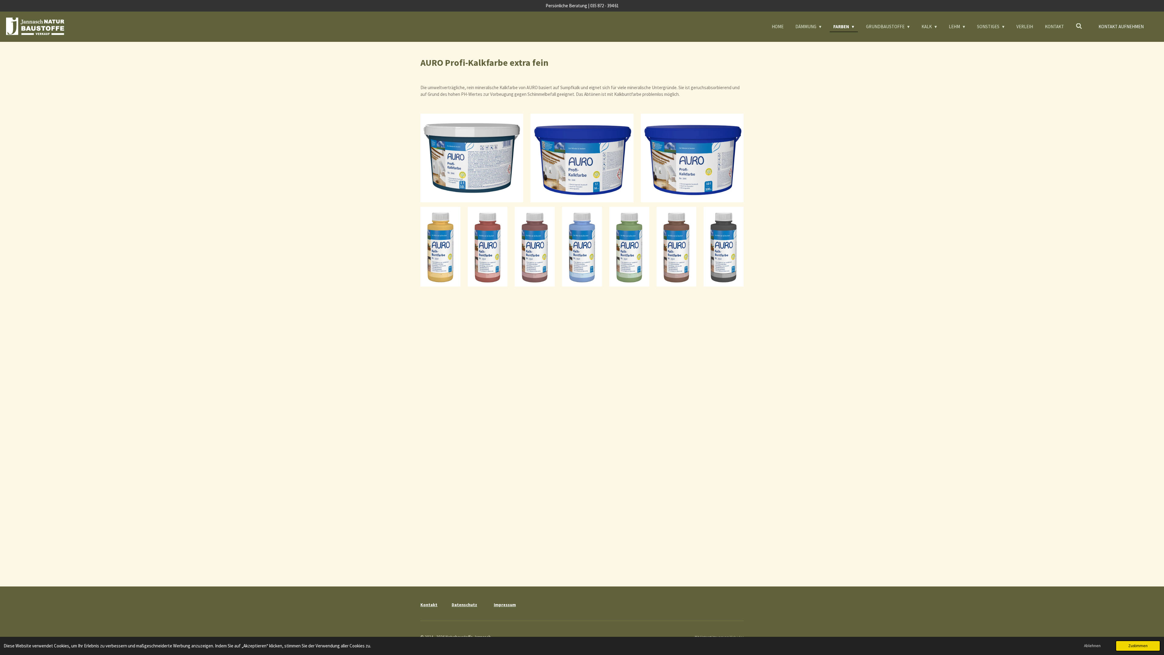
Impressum (505, 604)
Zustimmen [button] (1138, 645)
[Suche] (1079, 26)
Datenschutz (464, 604)
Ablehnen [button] (1092, 645)
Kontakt (428, 604)
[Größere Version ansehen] (471, 158)
